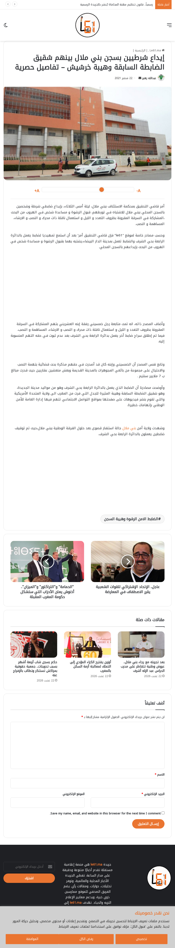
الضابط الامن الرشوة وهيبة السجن (131, 518)
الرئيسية (140, 50)
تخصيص (141, 939)
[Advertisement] (87, 288)
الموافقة (32, 939)
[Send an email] (140, 78)
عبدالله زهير (149, 78)
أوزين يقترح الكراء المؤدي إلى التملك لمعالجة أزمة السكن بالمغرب (90, 666)
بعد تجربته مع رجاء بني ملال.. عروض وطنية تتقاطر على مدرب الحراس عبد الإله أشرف (143, 666)
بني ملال (129, 428)
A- (138, 190)
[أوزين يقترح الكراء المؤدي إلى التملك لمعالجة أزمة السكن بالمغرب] (87, 644)
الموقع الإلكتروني (74, 794)
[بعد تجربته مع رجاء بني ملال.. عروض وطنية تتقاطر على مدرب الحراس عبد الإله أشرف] (141, 644)
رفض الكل (86, 939)
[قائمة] (169, 27)
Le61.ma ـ (155, 50)
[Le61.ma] (87, 25)
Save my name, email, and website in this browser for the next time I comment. (105, 813)
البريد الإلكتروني (153, 794)
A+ (36, 190)
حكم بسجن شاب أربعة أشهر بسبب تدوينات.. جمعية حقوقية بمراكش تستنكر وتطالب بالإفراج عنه (35, 668)
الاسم (160, 774)
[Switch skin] (5, 27)
